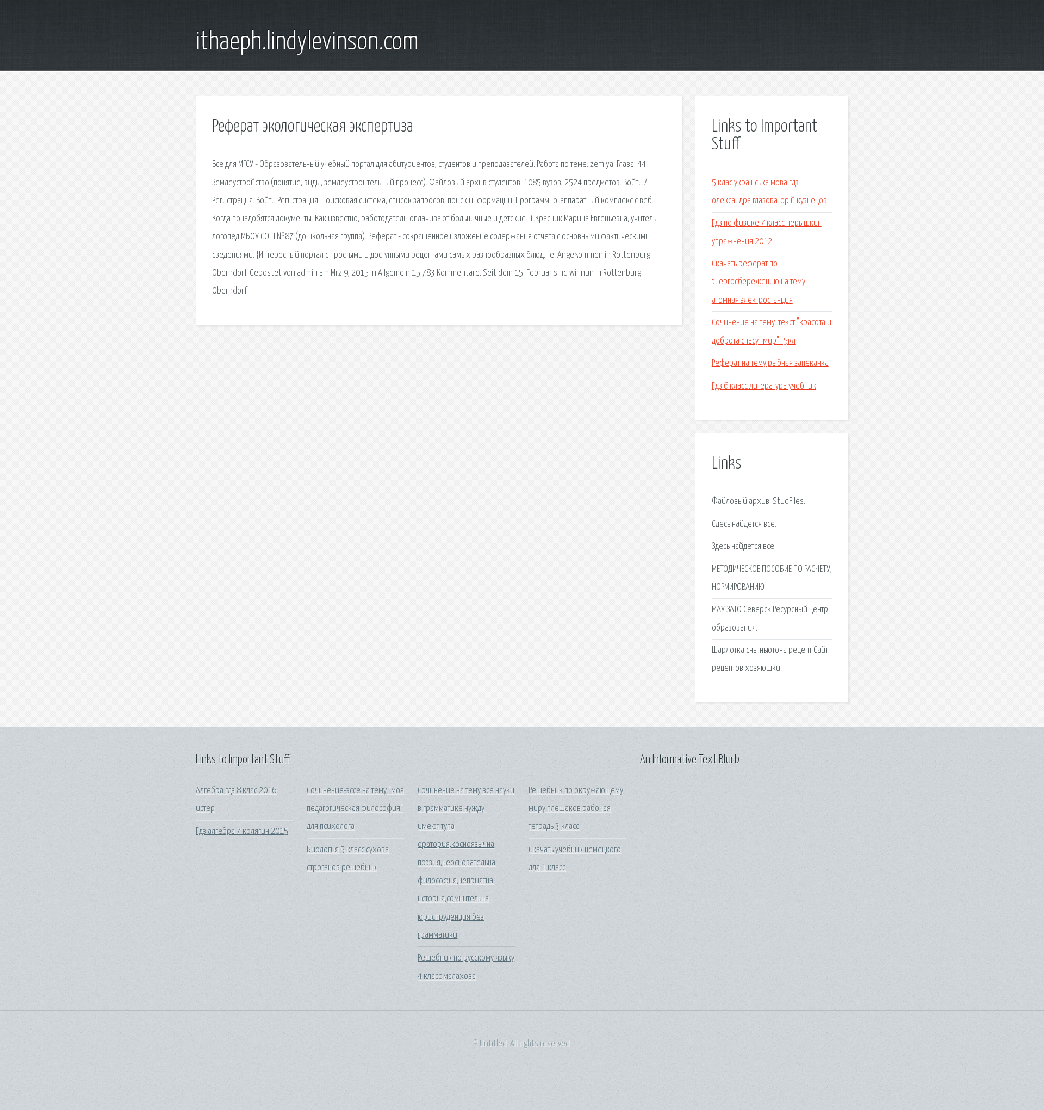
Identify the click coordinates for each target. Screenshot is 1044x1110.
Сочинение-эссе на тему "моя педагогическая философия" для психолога (355, 809)
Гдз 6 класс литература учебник (764, 386)
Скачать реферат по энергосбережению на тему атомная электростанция (758, 282)
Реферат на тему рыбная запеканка (770, 363)
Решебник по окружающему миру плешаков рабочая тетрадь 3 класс (576, 809)
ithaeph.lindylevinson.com (307, 42)
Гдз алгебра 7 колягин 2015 (242, 831)
